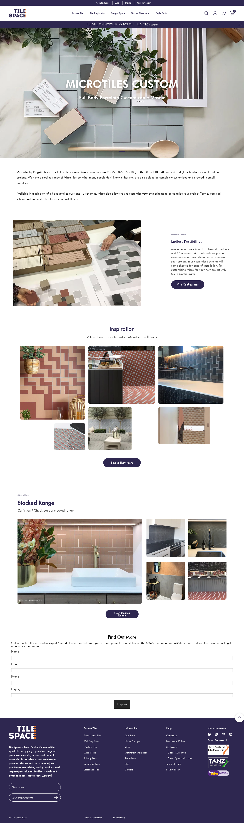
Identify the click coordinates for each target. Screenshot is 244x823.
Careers (129, 769)
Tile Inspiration (97, 13)
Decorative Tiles (91, 763)
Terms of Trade (173, 763)
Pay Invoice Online (175, 741)
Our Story (130, 735)
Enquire (122, 704)
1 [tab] (122, 151)
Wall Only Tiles (91, 741)
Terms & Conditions (93, 817)
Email (14, 664)
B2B (117, 2)
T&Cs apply (150, 24)
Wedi (127, 746)
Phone (15, 676)
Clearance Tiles (91, 769)
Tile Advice (130, 758)
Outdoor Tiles (90, 746)
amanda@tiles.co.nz (178, 643)
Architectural (102, 2)
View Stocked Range (122, 614)
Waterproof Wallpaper (136, 752)
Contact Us (171, 735)
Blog (127, 763)
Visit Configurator (187, 284)
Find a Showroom (122, 463)
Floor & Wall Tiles (92, 735)
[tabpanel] (122, 93)
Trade (128, 2)
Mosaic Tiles (90, 752)
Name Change (132, 741)
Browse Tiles (90, 728)
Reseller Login (144, 2)
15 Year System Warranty (179, 758)
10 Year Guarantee (176, 752)
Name (15, 651)
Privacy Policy (173, 769)
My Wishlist (171, 746)
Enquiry (16, 689)
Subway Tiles (90, 758)
